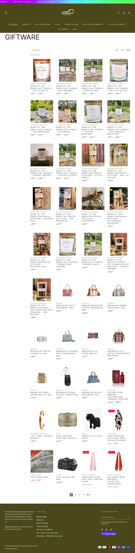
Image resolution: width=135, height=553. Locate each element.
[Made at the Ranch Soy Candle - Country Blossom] (93, 111)
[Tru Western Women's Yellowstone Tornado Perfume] (118, 376)
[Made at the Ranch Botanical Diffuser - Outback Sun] (42, 244)
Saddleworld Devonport (18, 546)
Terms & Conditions (44, 529)
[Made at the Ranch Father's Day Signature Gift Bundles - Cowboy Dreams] (118, 244)
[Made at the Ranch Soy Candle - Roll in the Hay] (118, 70)
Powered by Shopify (11, 549)
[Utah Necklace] (42, 461)
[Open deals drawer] (118, 13)
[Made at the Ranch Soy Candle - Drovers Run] (93, 70)
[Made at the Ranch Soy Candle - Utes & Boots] (42, 70)
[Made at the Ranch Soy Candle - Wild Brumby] (67, 70)
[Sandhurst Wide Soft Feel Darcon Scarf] (93, 461)
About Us (40, 520)
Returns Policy (42, 523)
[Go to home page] (67, 13)
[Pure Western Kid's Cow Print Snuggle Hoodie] (118, 420)
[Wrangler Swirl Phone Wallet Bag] (42, 376)
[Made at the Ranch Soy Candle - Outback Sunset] (67, 155)
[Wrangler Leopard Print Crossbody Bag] (67, 335)
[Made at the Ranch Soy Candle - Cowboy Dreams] (42, 155)
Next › (88, 495)
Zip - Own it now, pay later (47, 533)
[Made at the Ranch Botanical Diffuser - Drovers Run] (42, 198)
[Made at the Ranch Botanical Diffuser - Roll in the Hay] (118, 155)
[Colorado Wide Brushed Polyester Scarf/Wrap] (118, 461)
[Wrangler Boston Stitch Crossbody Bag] (93, 289)
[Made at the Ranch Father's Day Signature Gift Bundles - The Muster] (42, 289)
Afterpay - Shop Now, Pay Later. (49, 536)
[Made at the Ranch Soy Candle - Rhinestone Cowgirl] (67, 244)
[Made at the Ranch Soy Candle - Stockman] (67, 111)
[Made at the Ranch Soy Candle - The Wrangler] (42, 111)
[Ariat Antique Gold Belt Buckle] (67, 420)
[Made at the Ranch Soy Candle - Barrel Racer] (93, 244)
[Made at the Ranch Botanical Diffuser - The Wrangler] (67, 198)
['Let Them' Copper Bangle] (42, 420)
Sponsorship (41, 517)
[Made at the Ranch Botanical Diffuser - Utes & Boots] (93, 155)
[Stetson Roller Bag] (67, 461)
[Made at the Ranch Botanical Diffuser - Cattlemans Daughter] (118, 198)
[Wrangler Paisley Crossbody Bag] (93, 376)
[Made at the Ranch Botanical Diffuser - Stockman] (93, 198)
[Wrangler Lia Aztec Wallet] (93, 335)
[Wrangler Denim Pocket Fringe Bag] (67, 376)
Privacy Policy (42, 526)
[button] (6, 13)
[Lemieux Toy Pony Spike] (93, 420)
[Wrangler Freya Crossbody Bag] (67, 289)
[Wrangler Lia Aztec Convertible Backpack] (118, 335)
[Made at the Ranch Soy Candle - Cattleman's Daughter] (118, 111)
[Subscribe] (129, 517)
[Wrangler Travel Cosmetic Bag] (42, 335)
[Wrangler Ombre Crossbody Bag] (118, 289)
